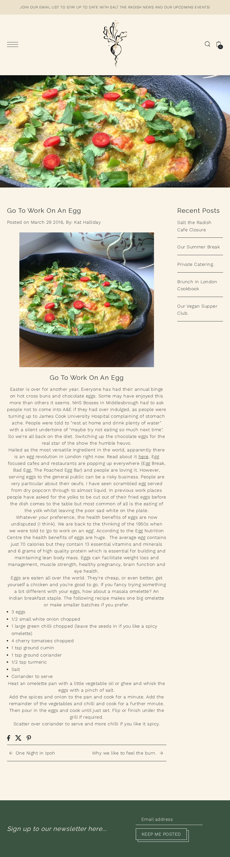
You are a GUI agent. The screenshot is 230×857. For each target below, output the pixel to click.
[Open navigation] (14, 44)
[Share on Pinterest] (29, 737)
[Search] (208, 44)
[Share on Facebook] (8, 737)
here (144, 456)
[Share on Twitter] (18, 737)
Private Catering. (195, 264)
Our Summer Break (198, 247)
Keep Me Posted (161, 834)
